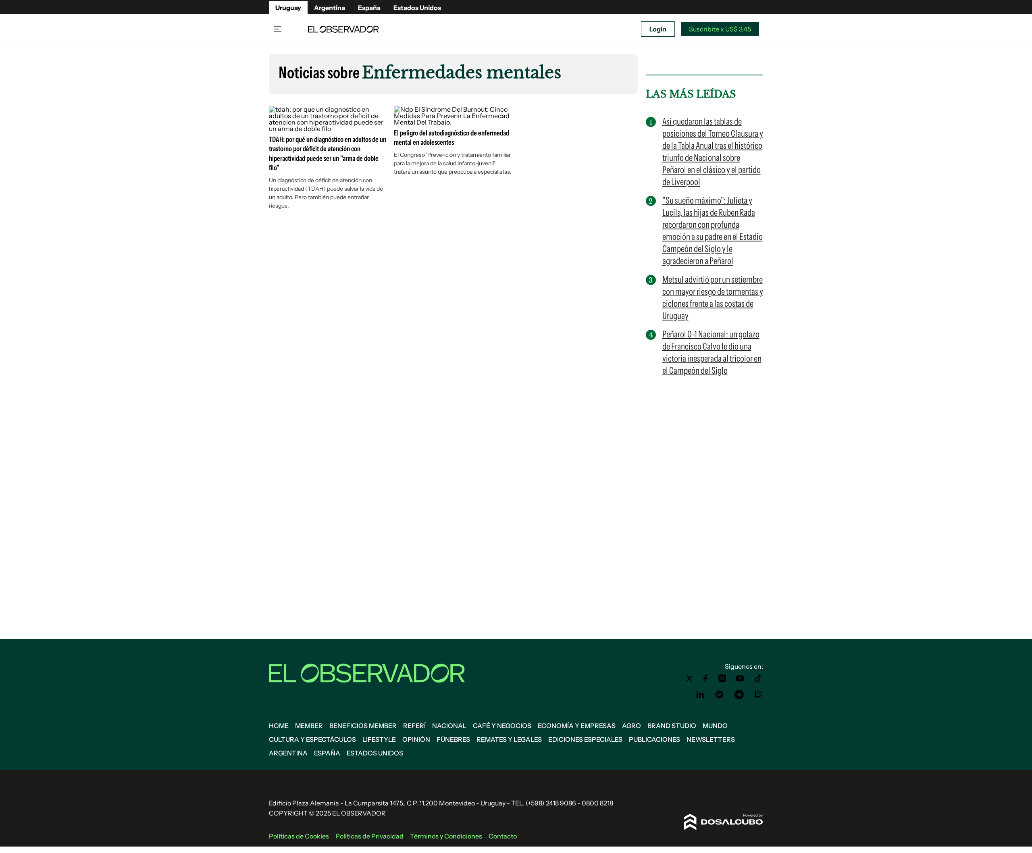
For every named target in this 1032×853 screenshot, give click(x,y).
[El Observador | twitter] (689, 678)
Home (279, 726)
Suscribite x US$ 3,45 (720, 29)
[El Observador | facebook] (705, 678)
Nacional (449, 726)
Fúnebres (453, 739)
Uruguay (288, 8)
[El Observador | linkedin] (700, 694)
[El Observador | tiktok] (758, 678)
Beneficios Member (363, 726)
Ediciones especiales (585, 739)
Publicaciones (654, 739)
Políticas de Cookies (299, 836)
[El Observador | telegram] (739, 694)
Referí (414, 726)
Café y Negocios (502, 726)
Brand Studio (671, 726)
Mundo (715, 726)
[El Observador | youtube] (740, 678)
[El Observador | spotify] (719, 694)
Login (657, 29)
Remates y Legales (509, 739)
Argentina (329, 8)
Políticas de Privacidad (369, 836)
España (369, 8)
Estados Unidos (417, 8)
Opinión (416, 739)
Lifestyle (379, 739)
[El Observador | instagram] (722, 678)
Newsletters (711, 739)
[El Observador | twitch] (758, 694)
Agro (631, 726)
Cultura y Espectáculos (312, 739)
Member (309, 726)
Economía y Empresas (577, 726)
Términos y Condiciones (446, 836)
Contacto (503, 836)
